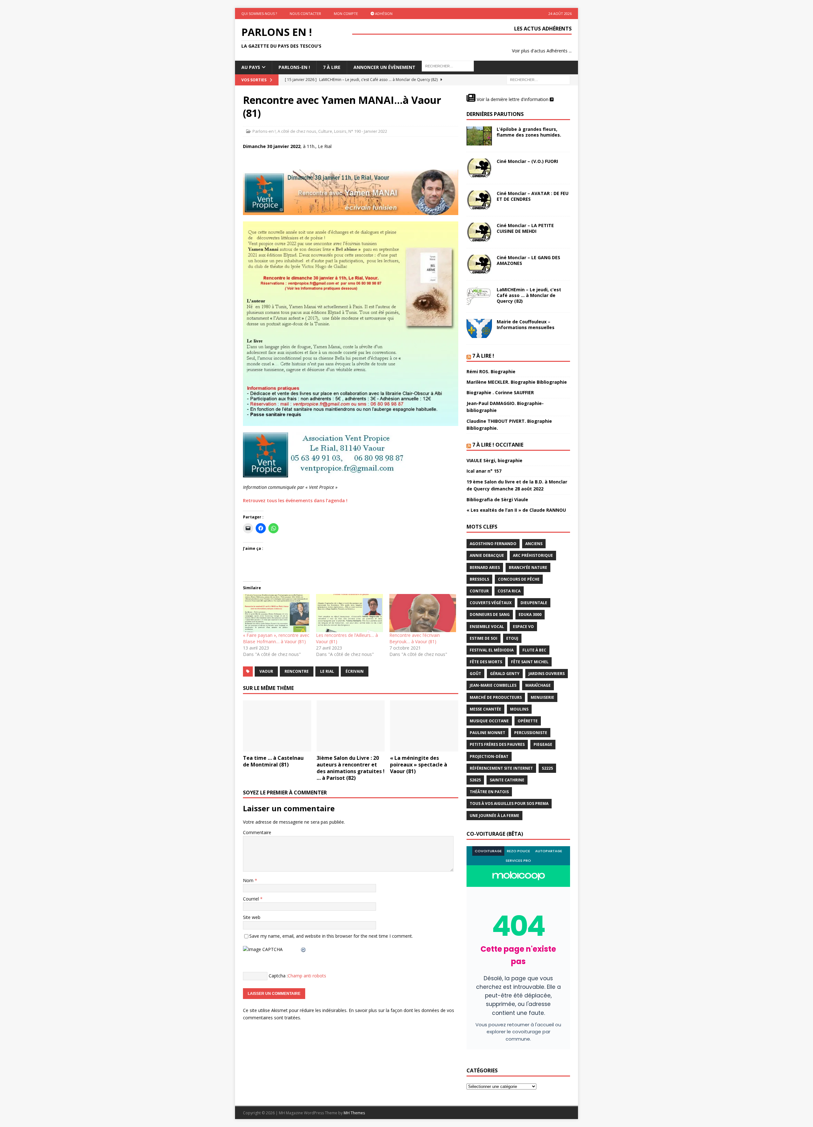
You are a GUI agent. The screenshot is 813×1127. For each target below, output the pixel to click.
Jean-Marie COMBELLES (493, 685)
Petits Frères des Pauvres (497, 744)
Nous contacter (305, 13)
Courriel (251, 899)
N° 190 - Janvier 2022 (367, 131)
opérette (528, 721)
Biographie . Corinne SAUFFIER (500, 392)
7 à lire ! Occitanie (497, 444)
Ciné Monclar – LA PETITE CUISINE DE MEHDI (525, 228)
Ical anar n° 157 (484, 471)
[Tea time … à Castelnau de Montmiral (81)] (277, 726)
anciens (533, 543)
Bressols (479, 579)
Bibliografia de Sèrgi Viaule (497, 499)
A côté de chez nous (297, 131)
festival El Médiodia (492, 650)
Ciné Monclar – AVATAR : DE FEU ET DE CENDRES (532, 196)
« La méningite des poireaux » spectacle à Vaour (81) (418, 764)
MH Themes (354, 1113)
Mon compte (346, 13)
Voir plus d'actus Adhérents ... (542, 51)
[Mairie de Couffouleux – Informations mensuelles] (479, 328)
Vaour (266, 671)
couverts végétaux (491, 602)
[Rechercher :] (538, 79)
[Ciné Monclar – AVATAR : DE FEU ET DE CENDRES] (479, 200)
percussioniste (530, 732)
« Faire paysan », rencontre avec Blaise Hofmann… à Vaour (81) (276, 638)
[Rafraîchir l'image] (303, 949)
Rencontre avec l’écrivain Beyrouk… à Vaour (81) (414, 638)
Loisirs (340, 131)
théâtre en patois (489, 791)
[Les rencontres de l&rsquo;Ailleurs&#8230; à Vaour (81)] (349, 613)
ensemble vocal (487, 626)
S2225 (547, 768)
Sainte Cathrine (507, 780)
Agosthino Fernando (493, 543)
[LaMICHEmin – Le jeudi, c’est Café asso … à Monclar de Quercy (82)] (479, 296)
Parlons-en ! (264, 131)
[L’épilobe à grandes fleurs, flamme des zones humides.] (479, 135)
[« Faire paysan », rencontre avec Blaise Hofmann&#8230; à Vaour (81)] (276, 613)
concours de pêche (519, 579)
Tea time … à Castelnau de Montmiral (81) (273, 761)
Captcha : (278, 976)
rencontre (297, 671)
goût (475, 673)
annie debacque (487, 555)
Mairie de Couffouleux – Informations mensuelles (525, 324)
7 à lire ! (483, 355)
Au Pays (250, 67)
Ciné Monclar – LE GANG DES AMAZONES (528, 260)
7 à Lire (331, 67)
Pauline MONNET (487, 732)
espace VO (523, 626)
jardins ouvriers (546, 673)
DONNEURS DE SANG (490, 614)
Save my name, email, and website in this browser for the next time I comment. (331, 936)
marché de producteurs (496, 697)
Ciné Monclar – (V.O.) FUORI (527, 161)
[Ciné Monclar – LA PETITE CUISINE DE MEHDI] (479, 232)
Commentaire (257, 832)
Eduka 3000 (530, 614)
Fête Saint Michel (529, 662)
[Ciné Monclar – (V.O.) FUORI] (479, 168)
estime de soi (483, 638)
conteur (479, 591)
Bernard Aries (485, 567)
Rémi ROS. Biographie (491, 371)
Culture (325, 131)
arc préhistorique (533, 555)
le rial (327, 671)
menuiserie (542, 697)
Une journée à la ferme (494, 815)
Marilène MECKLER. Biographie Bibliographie (517, 382)
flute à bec (534, 650)
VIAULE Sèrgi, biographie (494, 460)
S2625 (475, 780)
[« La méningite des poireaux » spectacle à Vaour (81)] (424, 726)
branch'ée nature (528, 567)
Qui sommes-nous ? (259, 13)
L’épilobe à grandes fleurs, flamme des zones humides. (529, 132)
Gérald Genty (505, 673)
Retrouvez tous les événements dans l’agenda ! (295, 500)
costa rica (509, 591)
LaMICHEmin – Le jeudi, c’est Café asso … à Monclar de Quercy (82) (529, 295)
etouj (512, 638)
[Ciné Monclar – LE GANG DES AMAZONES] (479, 264)
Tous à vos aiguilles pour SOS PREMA (509, 803)
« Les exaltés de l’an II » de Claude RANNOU (516, 510)
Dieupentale (534, 602)
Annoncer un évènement (384, 67)
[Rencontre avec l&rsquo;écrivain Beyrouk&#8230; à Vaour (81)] (422, 613)
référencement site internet (501, 768)
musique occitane (489, 721)
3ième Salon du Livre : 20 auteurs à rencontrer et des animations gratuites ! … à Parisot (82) (351, 767)
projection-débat (489, 756)
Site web (251, 917)
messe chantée (485, 709)
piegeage (543, 744)
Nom (249, 880)
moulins (519, 709)
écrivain (355, 671)
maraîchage (538, 685)
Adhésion (383, 13)
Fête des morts (486, 662)
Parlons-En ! (294, 67)
